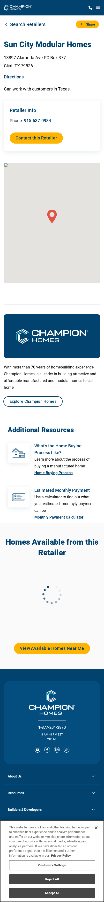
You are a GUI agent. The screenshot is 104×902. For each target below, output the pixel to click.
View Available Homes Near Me (52, 648)
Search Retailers (27, 24)
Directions (14, 76)
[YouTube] (37, 750)
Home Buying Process (53, 473)
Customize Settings (52, 865)
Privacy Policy (61, 855)
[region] (52, 861)
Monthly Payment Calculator (58, 517)
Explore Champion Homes (33, 401)
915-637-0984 (37, 120)
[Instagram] (57, 750)
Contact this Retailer (36, 137)
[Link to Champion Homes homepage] (18, 8)
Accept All (52, 893)
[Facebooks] (47, 750)
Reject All (52, 879)
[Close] (96, 828)
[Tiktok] (66, 750)
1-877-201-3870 (52, 727)
